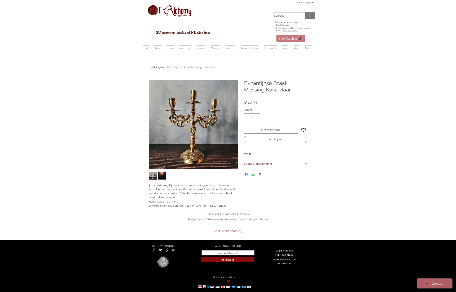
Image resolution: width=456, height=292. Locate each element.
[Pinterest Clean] (167, 250)
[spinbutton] (252, 117)
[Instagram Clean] (173, 250)
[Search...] (310, 15)
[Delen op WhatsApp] (253, 174)
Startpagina (156, 67)
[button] (303, 2)
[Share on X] (260, 174)
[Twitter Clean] (160, 250)
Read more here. (290, 30)
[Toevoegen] (303, 130)
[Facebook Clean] (154, 250)
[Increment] (257, 117)
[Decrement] (247, 117)
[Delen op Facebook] (246, 174)
